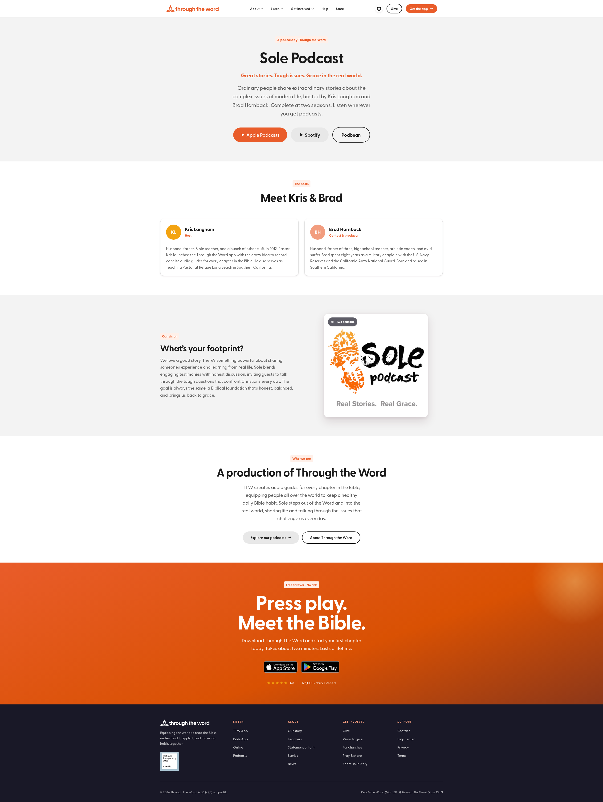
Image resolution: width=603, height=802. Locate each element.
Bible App (240, 739)
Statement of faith (301, 747)
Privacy (403, 747)
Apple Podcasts (263, 135)
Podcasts (240, 755)
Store (340, 8)
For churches (352, 747)
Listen (275, 8)
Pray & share (352, 755)
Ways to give (353, 739)
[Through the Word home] (192, 8)
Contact (403, 730)
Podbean (351, 135)
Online (238, 747)
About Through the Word (331, 537)
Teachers (295, 739)
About (255, 8)
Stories (293, 755)
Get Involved (300, 8)
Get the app (419, 8)
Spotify (312, 135)
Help (325, 8)
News (292, 763)
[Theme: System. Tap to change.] (379, 8)
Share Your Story (355, 763)
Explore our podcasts (268, 537)
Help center (406, 739)
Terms (401, 755)
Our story (295, 730)
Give (394, 8)
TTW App (240, 730)
